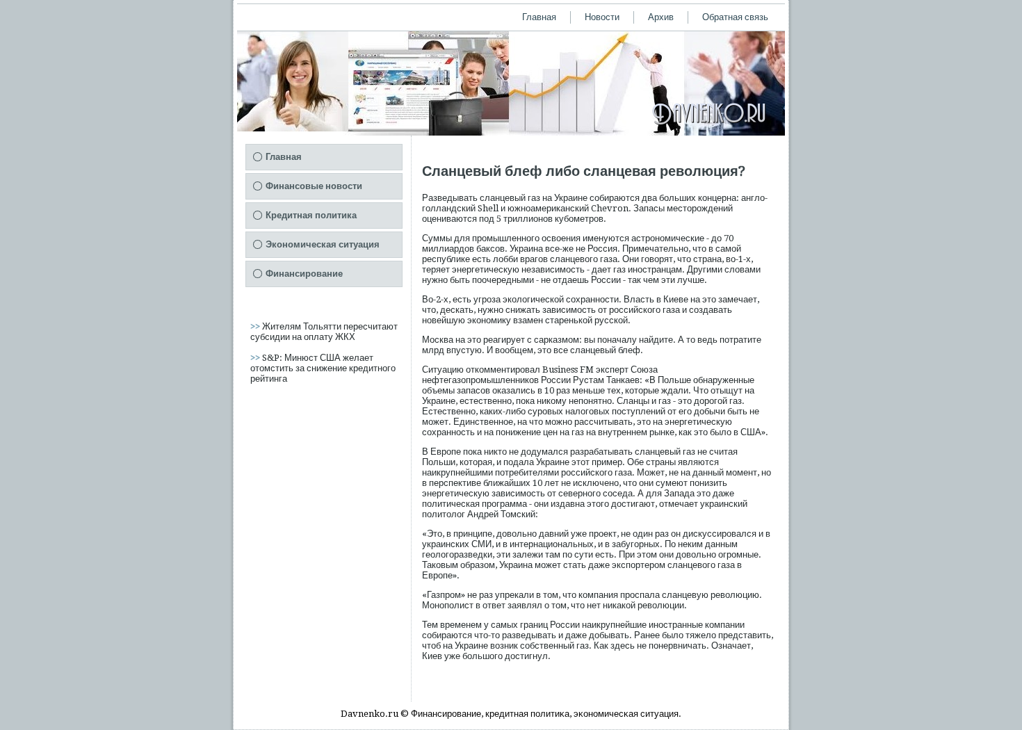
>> (256, 326)
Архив (661, 17)
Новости (602, 17)
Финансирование (304, 273)
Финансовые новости (314, 186)
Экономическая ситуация (323, 244)
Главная (539, 17)
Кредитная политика (311, 215)
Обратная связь (735, 17)
